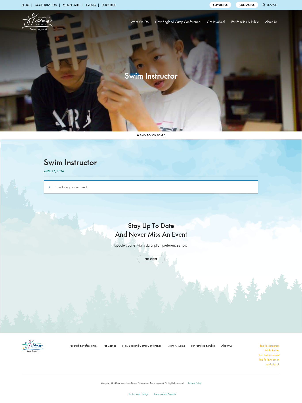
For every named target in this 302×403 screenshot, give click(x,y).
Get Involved (216, 21)
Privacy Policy (194, 383)
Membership (71, 5)
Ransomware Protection (165, 394)
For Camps (109, 346)
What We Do (140, 21)
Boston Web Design (138, 394)
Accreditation (46, 5)
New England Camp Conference (177, 21)
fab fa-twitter (272, 350)
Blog (25, 5)
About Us (271, 21)
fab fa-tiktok (272, 364)
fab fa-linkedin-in (269, 359)
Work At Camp (176, 346)
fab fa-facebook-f (269, 355)
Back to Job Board (152, 135)
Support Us (220, 5)
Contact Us (246, 5)
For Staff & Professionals (83, 346)
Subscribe (109, 5)
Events (91, 5)
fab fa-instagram (269, 346)
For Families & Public (245, 21)
